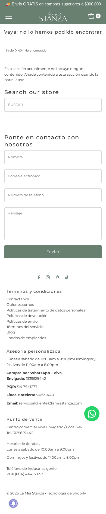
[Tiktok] (66, 277)
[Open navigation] (8, 16)
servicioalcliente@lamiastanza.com (50, 403)
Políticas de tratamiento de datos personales (46, 310)
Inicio (10, 50)
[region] (53, 4)
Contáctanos (18, 299)
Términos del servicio (25, 327)
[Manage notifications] (13, 503)
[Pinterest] (57, 277)
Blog (11, 332)
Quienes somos (20, 305)
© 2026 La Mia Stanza (25, 493)
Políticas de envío (22, 321)
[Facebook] (39, 277)
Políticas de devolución (27, 316)
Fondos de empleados (26, 338)
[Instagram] (48, 277)
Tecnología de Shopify (66, 493)
